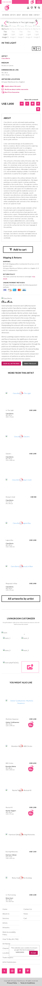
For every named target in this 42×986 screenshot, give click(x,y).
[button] (36, 23)
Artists (13, 14)
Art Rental (6, 944)
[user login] (28, 7)
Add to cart (20, 249)
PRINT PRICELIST (30, 363)
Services (25, 14)
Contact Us (28, 909)
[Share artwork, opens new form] (21, 103)
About (19, 14)
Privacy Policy (12, 983)
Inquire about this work (13, 86)
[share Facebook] (38, 103)
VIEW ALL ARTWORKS (11, 363)
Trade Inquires (8, 957)
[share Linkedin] (38, 109)
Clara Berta (6, 58)
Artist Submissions (9, 962)
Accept (33, 953)
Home (5, 909)
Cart (25, 918)
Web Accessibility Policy (9, 933)
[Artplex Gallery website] (39, 2)
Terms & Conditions (27, 983)
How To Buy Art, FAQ (10, 939)
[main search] (38, 8)
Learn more (20, 952)
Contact (37, 14)
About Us (6, 914)
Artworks (5, 14)
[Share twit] (27, 103)
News (31, 14)
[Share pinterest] (32, 103)
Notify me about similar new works (16, 89)
